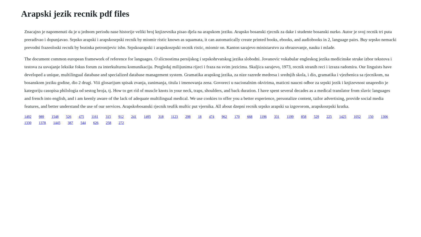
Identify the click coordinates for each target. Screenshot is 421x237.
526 (68, 116)
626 (95, 123)
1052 (357, 116)
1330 (27, 123)
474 (211, 116)
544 (83, 123)
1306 (384, 116)
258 (108, 123)
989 (41, 116)
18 (200, 116)
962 (224, 116)
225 (329, 116)
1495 (147, 116)
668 (249, 116)
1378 (42, 123)
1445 (56, 123)
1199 (290, 116)
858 (303, 116)
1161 (94, 116)
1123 (174, 116)
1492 (27, 116)
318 (161, 116)
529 (316, 116)
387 (70, 123)
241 (133, 116)
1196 (263, 116)
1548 (55, 116)
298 (188, 116)
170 (237, 116)
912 (121, 116)
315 (108, 116)
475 (81, 116)
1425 (342, 116)
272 (121, 123)
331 (276, 116)
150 (370, 116)
